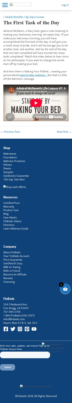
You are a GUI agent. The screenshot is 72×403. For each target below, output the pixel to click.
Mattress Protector (14, 161)
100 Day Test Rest (14, 179)
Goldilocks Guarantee (16, 175)
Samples (8, 172)
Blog (6, 213)
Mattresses (9, 153)
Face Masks (10, 217)
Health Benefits (14, 17)
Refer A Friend (11, 270)
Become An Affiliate (15, 274)
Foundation (10, 157)
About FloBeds (12, 252)
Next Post (64, 131)
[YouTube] (34, 328)
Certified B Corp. (13, 263)
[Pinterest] (26, 328)
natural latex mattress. (33, 75)
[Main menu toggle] (5, 5)
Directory (8, 224)
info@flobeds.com (14, 319)
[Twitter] (12, 328)
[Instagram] (19, 328)
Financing (9, 281)
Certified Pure (11, 203)
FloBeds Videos (12, 221)
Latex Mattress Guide (15, 228)
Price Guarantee (12, 259)
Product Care (11, 210)
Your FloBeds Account (16, 256)
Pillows (7, 164)
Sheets (7, 168)
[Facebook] (5, 328)
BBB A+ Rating (11, 267)
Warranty (8, 206)
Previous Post (10, 131)
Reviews (8, 278)
